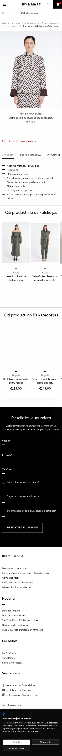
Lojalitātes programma (14, 568)
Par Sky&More (9, 653)
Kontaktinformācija (12, 662)
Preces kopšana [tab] (30, 155)
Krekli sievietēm (12, 26)
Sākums (5, 23)
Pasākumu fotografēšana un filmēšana (22, 629)
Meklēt (3, 13)
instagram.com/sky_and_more (22, 695)
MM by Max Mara (31, 113)
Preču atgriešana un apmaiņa (17, 582)
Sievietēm (16, 23)
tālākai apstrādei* (46, 510)
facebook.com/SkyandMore (20, 685)
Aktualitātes (8, 658)
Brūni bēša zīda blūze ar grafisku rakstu (40, 26)
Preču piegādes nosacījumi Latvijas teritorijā (25, 573)
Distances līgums (11, 610)
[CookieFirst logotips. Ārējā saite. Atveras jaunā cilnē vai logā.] (4, 714)
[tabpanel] (29, 69)
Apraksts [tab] (8, 155)
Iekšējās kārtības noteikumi (16, 587)
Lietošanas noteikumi (13, 615)
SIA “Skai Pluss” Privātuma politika (20, 620)
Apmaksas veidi (10, 577)
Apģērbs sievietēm (32, 23)
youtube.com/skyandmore (20, 690)
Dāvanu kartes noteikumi (15, 625)
